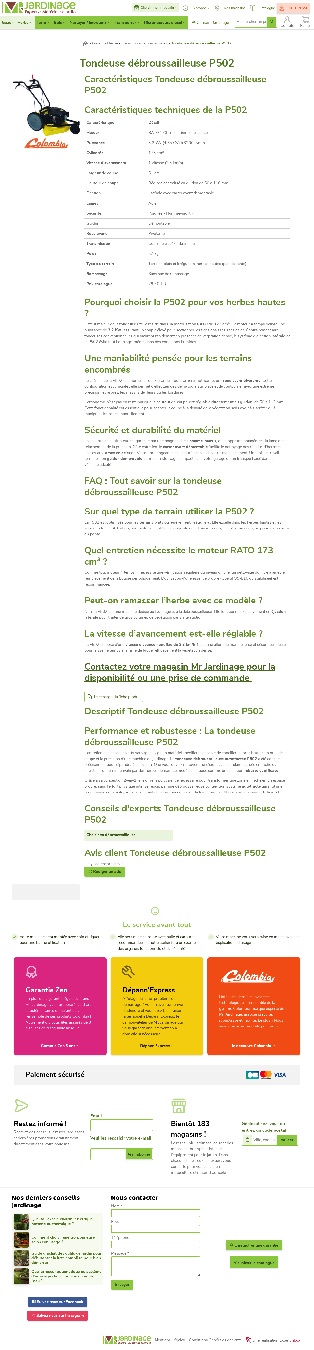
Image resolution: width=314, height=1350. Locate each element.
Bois (58, 23)
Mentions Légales (170, 1340)
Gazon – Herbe (15, 23)
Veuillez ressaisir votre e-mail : (120, 1141)
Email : (97, 1116)
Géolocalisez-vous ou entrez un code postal (264, 1127)
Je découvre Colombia (252, 1046)
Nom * (116, 1206)
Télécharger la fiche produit (116, 697)
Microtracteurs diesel (163, 23)
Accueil (87, 43)
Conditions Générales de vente (215, 1340)
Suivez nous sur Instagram (59, 1316)
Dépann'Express (155, 1046)
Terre (41, 23)
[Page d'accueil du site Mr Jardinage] (33, 8)
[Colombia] (47, 143)
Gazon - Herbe (105, 43)
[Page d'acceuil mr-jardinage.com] (127, 1340)
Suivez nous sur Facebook (59, 1302)
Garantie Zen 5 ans (58, 1046)
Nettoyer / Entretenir (88, 23)
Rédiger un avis (106, 872)
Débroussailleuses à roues (144, 43)
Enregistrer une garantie (256, 1245)
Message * (120, 1253)
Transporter (125, 23)
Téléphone (120, 1238)
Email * (117, 1222)
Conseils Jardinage (212, 23)
